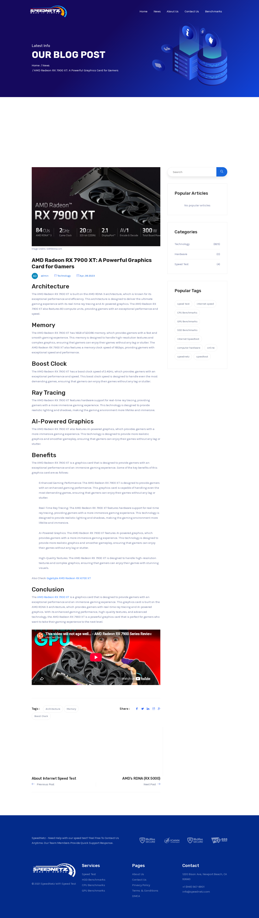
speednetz (183, 356)
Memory (71, 708)
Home (143, 11)
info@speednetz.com (196, 891)
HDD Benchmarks (93, 879)
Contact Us (192, 11)
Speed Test (182, 264)
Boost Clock (41, 716)
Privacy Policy (141, 885)
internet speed (205, 303)
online (211, 347)
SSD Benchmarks (187, 330)
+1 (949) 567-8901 (193, 886)
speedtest (202, 356)
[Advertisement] (129, 139)
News (157, 11)
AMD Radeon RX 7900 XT (53, 597)
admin (44, 275)
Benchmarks (213, 11)
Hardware (181, 254)
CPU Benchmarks (187, 312)
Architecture (53, 708)
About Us (172, 11)
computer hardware (188, 347)
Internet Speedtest (188, 338)
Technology (64, 275)
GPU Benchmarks (187, 321)
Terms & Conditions (145, 890)
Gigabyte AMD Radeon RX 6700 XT (69, 578)
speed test (183, 303)
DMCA (136, 896)
